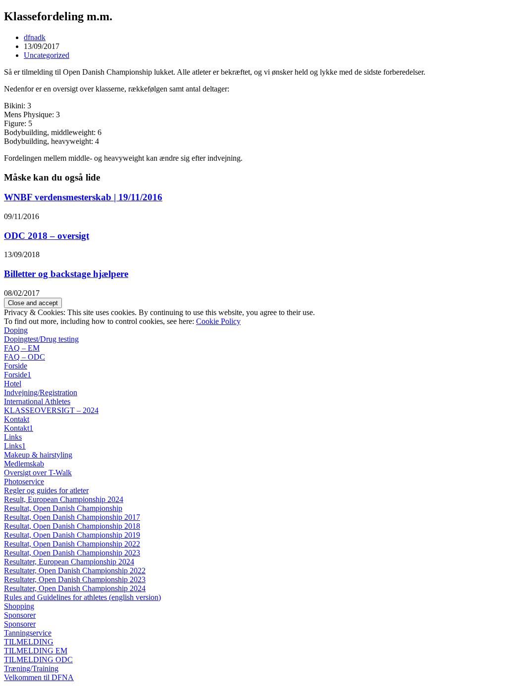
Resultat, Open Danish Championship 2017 (72, 517)
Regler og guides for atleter (46, 490)
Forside (15, 366)
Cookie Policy (218, 321)
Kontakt (16, 419)
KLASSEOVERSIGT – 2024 (51, 410)
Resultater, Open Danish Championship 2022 (75, 570)
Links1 (15, 446)
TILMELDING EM (35, 650)
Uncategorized (46, 55)
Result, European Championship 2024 (63, 499)
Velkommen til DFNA (39, 677)
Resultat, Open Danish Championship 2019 (72, 535)
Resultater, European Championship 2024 (69, 561)
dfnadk (35, 37)
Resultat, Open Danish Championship (63, 508)
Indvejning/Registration (40, 392)
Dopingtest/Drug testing (41, 339)
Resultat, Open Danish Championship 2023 (72, 553)
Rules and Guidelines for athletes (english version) (82, 597)
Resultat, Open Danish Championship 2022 (72, 544)
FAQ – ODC (24, 357)
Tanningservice (27, 633)
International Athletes (37, 401)
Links (13, 437)
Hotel (12, 383)
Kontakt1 (18, 428)
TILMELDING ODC (38, 659)
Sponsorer (20, 615)
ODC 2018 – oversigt (46, 235)
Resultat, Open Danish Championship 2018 (72, 526)
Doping (16, 330)
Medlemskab (24, 463)
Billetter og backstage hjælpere (66, 274)
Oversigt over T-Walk (38, 472)
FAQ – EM (22, 348)
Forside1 (17, 374)
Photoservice (24, 481)
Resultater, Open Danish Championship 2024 (75, 588)
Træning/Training (31, 668)
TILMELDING (28, 642)
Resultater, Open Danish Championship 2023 (75, 579)
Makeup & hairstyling (38, 455)
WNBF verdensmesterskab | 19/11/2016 (83, 197)
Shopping (19, 606)
